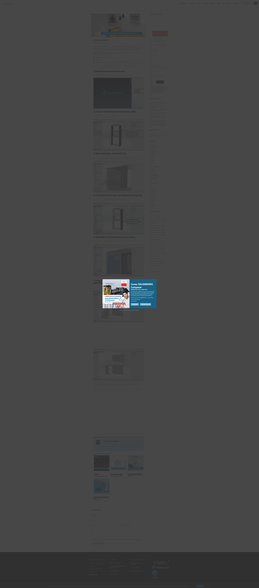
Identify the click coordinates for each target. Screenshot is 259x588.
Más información (145, 304)
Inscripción (135, 304)
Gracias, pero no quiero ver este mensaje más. (129, 310)
